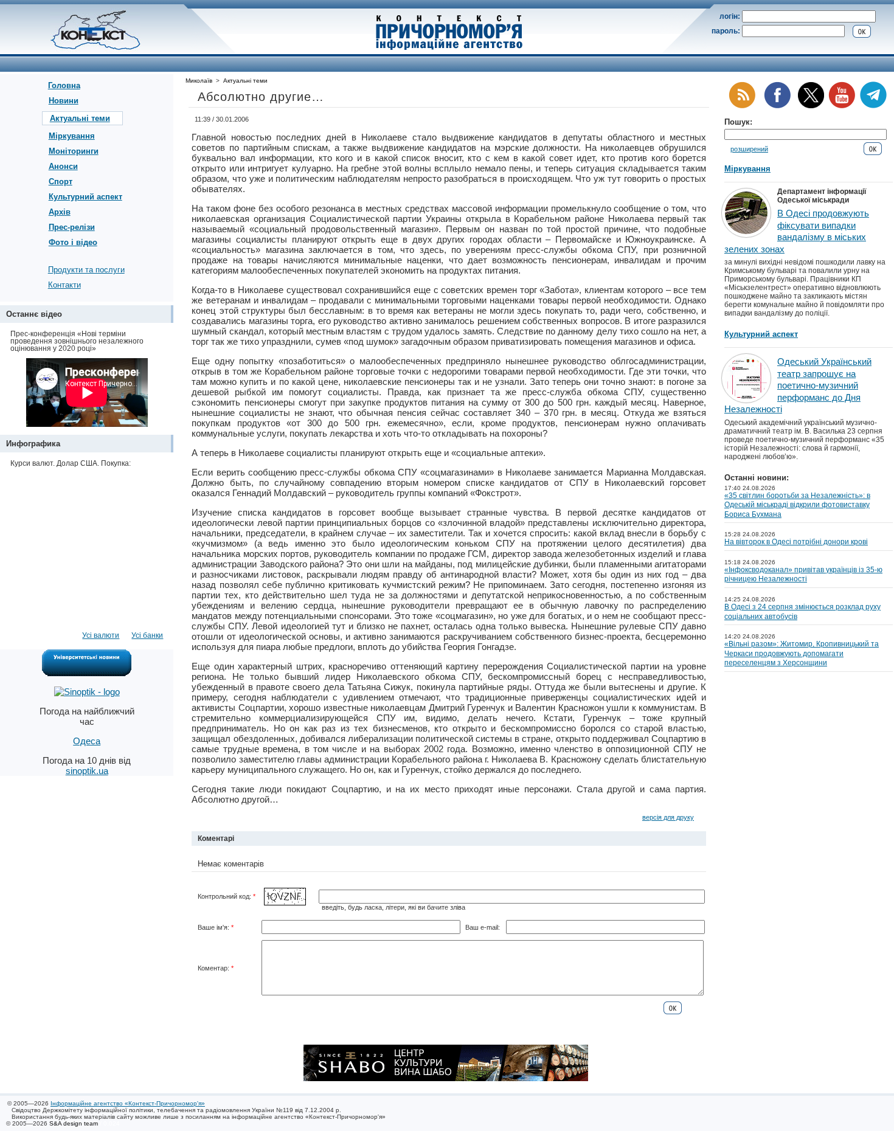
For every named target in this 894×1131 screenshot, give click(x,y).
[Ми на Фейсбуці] (777, 106)
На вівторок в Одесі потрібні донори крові (796, 542)
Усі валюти (100, 635)
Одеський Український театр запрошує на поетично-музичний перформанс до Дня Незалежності (797, 385)
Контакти (64, 284)
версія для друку (668, 817)
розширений (749, 149)
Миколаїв (198, 80)
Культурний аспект (85, 196)
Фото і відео (73, 242)
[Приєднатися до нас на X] (811, 106)
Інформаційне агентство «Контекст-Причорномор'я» (127, 1103)
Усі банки (147, 635)
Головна (64, 85)
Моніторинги (74, 151)
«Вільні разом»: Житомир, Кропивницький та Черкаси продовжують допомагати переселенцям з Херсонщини (801, 653)
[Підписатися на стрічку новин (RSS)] (742, 106)
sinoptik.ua (87, 771)
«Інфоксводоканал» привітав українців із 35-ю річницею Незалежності (803, 575)
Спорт (60, 181)
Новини (63, 100)
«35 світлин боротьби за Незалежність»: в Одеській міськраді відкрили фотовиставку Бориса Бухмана (797, 505)
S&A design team (73, 1123)
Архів (60, 211)
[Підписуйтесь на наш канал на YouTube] (841, 106)
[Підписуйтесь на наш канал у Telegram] (873, 106)
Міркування (72, 135)
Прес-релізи (72, 227)
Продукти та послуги (86, 269)
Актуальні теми (80, 118)
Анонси (63, 166)
